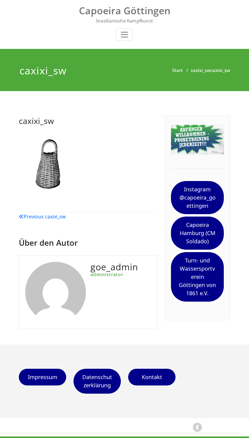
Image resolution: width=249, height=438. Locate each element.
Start (177, 70)
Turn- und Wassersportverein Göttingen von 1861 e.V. (197, 277)
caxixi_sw (200, 70)
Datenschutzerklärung (97, 381)
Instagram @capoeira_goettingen (197, 197)
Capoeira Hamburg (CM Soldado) (197, 233)
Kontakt (152, 377)
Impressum (42, 377)
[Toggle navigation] (124, 35)
